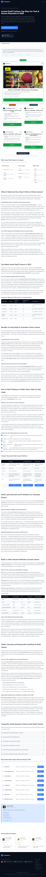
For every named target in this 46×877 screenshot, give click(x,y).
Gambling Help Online (8, 861)
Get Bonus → (40, 766)
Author (43, 1)
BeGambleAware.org (34, 155)
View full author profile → (7, 820)
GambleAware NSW (28, 861)
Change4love (6, 1)
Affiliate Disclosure (38, 864)
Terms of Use (37, 862)
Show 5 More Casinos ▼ (23, 153)
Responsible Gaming (38, 867)
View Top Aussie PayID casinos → (9, 27)
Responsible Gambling (18, 861)
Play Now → (23, 100)
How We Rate (37, 865)
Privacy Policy (37, 861)
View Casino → (11, 169)
